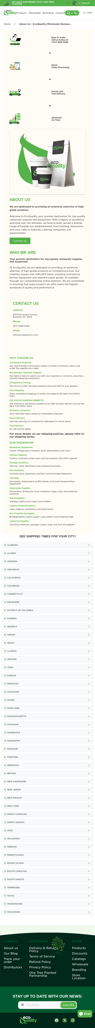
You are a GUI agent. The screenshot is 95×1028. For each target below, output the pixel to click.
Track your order (12, 960)
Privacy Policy (40, 967)
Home (7, 24)
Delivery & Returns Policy (43, 950)
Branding (48, 13)
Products (21, 13)
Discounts (79, 953)
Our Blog (11, 953)
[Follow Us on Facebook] (56, 1020)
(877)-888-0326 (21, 326)
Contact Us (19, 241)
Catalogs (79, 958)
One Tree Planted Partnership (42, 974)
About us (11, 948)
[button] (89, 545)
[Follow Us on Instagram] (72, 1020)
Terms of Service (42, 956)
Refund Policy (40, 961)
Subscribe (68, 1005)
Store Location (79, 977)
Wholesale (35, 13)
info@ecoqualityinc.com (25, 335)
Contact (60, 13)
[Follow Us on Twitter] (64, 1020)
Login (89, 12)
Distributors (13, 967)
